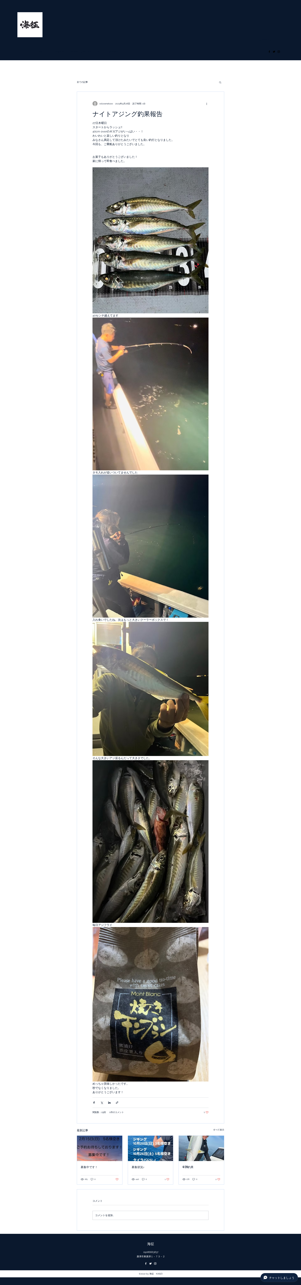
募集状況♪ (138, 1167)
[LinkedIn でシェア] (109, 1102)
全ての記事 (82, 82)
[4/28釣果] (201, 1148)
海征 (150, 1243)
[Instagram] (278, 51)
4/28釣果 (187, 1167)
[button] (220, 82)
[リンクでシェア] (117, 1102)
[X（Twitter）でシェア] (101, 1102)
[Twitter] (274, 51)
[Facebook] (269, 51)
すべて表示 (218, 1129)
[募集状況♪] (150, 1148)
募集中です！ (89, 1167)
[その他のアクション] (207, 103)
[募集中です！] (99, 1148)
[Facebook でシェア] (93, 1102)
